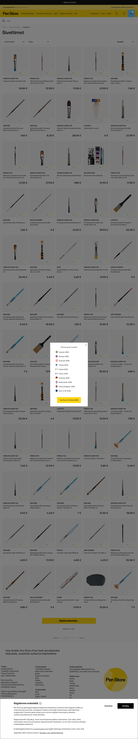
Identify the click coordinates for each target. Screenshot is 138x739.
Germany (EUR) (64, 378)
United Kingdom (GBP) (67, 386)
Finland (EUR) (63, 365)
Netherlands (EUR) (65, 382)
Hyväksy (125, 706)
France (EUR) (63, 374)
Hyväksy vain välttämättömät (51, 733)
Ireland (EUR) (63, 369)
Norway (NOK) (64, 356)
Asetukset (109, 706)
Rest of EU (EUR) (65, 391)
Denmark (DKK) (64, 361)
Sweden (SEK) (64, 352)
